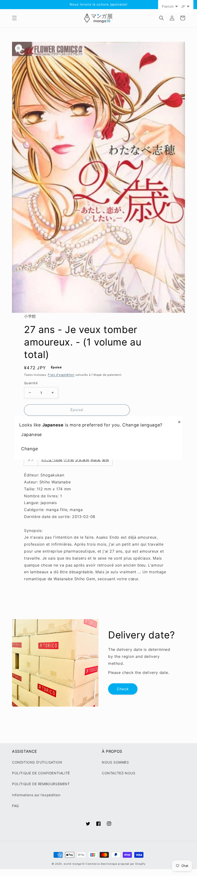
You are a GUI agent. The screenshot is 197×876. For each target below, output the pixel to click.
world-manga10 (74, 863)
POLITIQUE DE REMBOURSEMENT (41, 784)
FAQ (15, 806)
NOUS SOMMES (115, 762)
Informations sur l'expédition (36, 795)
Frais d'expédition (61, 374)
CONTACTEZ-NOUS (118, 773)
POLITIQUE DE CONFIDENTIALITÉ (41, 773)
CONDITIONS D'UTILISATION (37, 762)
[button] (14, 18)
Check (123, 689)
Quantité (31, 383)
